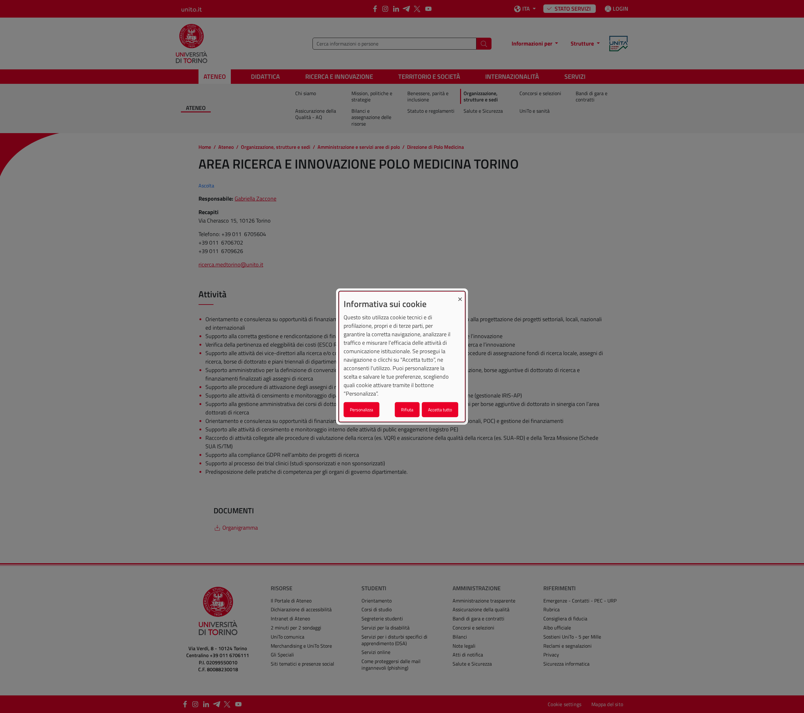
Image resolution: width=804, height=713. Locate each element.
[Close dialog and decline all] (460, 295)
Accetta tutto (440, 409)
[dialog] (402, 356)
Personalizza (361, 409)
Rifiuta (407, 409)
